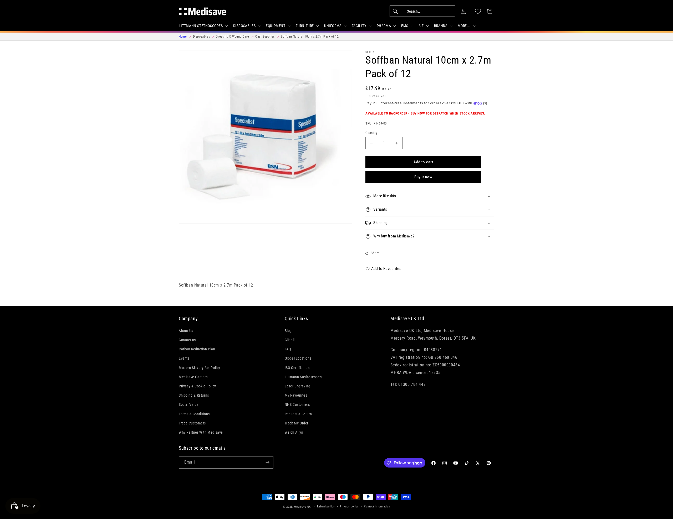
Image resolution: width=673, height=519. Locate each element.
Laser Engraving (297, 386)
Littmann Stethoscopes (303, 377)
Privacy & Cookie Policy (197, 386)
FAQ (288, 349)
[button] (203, 25)
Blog (288, 331)
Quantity (371, 133)
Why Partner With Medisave (201, 432)
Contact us (187, 340)
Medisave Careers (193, 377)
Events (184, 358)
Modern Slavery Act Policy (199, 367)
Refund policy (326, 506)
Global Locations (298, 358)
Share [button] (375, 253)
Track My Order (296, 423)
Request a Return (298, 414)
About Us (186, 331)
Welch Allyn (294, 432)
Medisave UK (302, 506)
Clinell (290, 340)
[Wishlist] (478, 11)
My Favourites (296, 395)
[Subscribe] (267, 462)
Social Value (188, 404)
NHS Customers (297, 404)
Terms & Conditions (194, 414)
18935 (434, 372)
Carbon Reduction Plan (197, 349)
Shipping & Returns (194, 395)
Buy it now (423, 177)
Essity (370, 51)
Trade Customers (192, 423)
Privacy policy (349, 506)
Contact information (377, 506)
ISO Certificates (297, 367)
